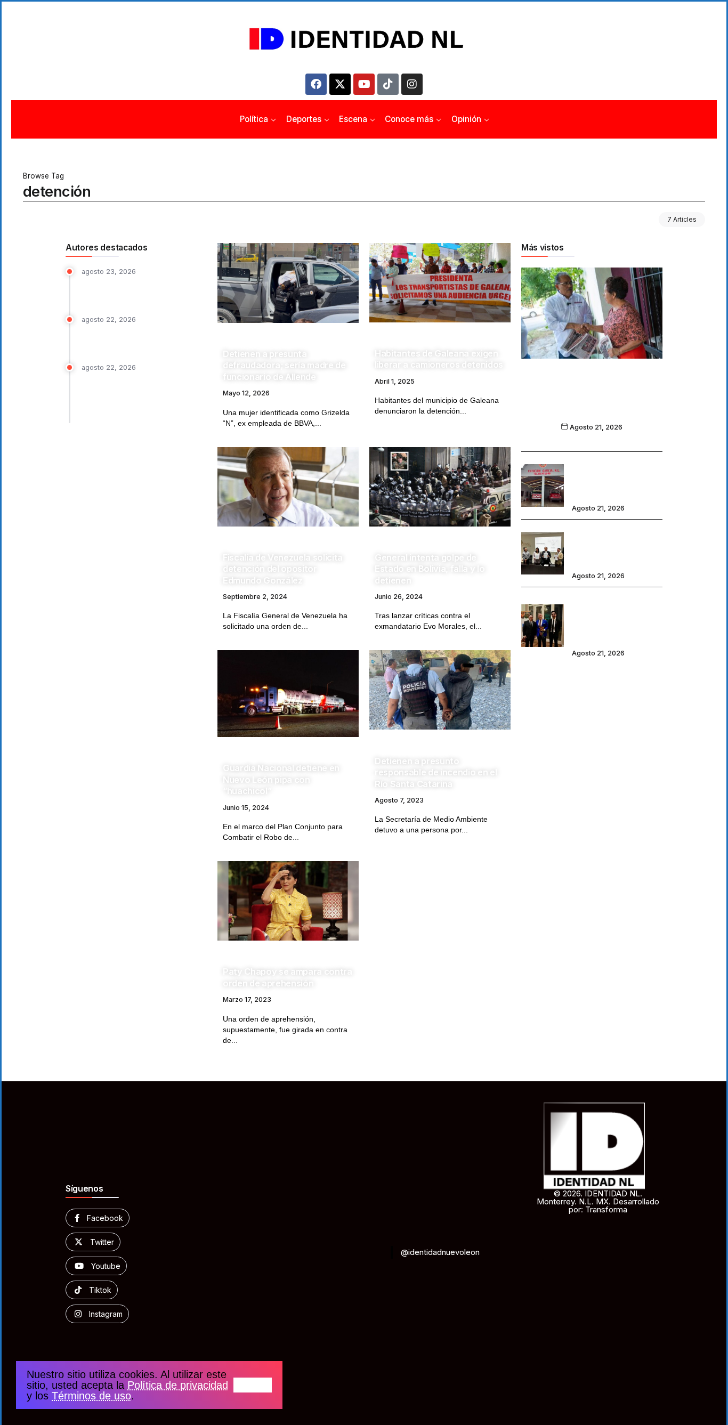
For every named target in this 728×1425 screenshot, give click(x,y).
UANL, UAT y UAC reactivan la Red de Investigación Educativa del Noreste (615, 546)
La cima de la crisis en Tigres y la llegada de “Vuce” (142, 289)
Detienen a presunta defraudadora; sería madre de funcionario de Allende (284, 365)
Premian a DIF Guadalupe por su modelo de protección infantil (140, 337)
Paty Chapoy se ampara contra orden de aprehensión (287, 977)
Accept (252, 1385)
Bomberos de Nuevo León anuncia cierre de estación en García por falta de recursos (614, 478)
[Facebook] (316, 84)
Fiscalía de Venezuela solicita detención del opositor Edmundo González (283, 569)
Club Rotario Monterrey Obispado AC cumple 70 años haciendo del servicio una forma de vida (616, 618)
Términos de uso (91, 1396)
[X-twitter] (340, 84)
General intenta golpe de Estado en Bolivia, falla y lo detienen (429, 569)
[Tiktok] (388, 84)
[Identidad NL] (364, 39)
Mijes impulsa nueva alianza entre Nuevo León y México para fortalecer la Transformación (592, 400)
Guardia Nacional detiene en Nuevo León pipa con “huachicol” (281, 779)
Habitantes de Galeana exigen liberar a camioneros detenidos (439, 359)
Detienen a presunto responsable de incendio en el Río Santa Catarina (436, 772)
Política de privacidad (177, 1385)
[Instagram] (412, 84)
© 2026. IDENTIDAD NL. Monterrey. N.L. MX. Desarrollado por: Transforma (598, 1201)
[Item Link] (288, 283)
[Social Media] (97, 1218)
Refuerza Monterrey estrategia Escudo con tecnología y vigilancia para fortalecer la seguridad (138, 395)
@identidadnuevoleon (440, 1252)
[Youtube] (364, 84)
